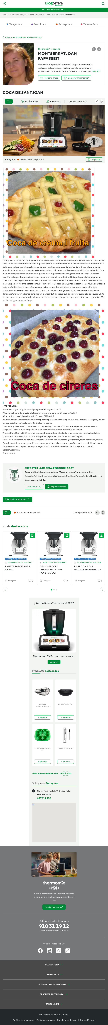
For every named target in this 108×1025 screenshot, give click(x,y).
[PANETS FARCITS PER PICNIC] (19, 546)
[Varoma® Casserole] (65, 691)
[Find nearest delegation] (5, 4)
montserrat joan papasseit (40, 15)
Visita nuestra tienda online (52, 10)
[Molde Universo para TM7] (42, 735)
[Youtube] (49, 951)
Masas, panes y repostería (16, 559)
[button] (103, 4)
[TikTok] (68, 951)
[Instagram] (59, 951)
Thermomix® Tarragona (18, 15)
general (55, 15)
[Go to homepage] (54, 4)
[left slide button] (5, 589)
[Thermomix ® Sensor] (65, 735)
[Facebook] (40, 951)
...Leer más (95, 71)
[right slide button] (102, 589)
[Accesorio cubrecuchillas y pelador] (42, 691)
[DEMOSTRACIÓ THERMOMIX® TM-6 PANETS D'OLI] (54, 546)
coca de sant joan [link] (67, 15)
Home (5, 15)
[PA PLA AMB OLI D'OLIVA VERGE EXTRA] (88, 546)
